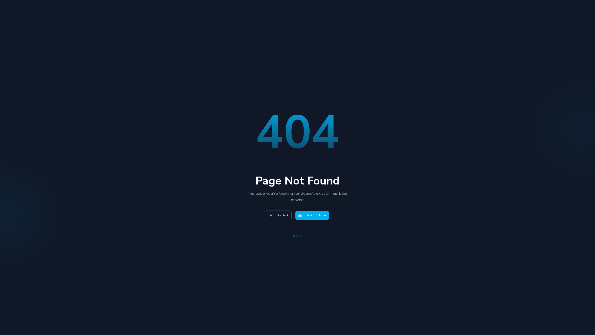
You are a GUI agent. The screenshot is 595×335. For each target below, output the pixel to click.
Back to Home (316, 215)
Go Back (283, 215)
